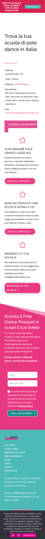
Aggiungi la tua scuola (17, 288)
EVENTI (8, 467)
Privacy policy (29, 535)
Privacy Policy (25, 406)
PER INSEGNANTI (13, 456)
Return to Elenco (10, 63)
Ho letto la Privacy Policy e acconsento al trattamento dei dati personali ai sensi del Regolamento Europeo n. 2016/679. (22, 398)
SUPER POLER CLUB (14, 452)
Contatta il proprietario (22, 124)
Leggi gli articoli (18, 181)
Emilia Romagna (21, 84)
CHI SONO (9, 445)
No (19, 535)
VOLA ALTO (32, 6)
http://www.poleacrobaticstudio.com (22, 113)
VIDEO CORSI (11, 448)
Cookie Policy (19, 485)
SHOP (7, 463)
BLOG (7, 459)
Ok (13, 535)
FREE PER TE (10, 470)
